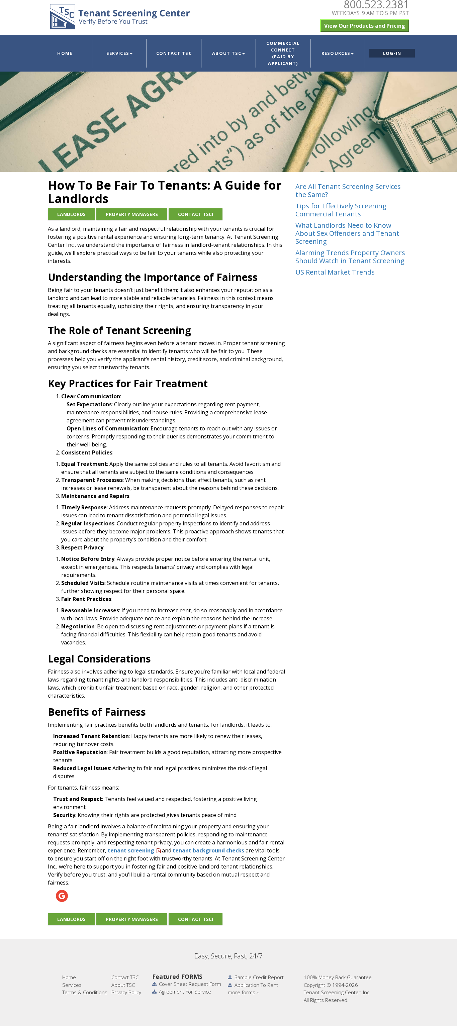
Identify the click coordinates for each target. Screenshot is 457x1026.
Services (117, 53)
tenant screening (131, 850)
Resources (336, 53)
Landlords (71, 214)
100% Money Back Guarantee (338, 977)
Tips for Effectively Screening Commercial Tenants (340, 209)
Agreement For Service (185, 991)
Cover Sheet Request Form (190, 984)
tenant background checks (208, 850)
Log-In (392, 53)
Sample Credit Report (259, 977)
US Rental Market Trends (335, 272)
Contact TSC (174, 53)
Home (64, 53)
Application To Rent (256, 985)
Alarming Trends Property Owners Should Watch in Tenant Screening (350, 256)
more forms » (243, 992)
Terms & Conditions (84, 992)
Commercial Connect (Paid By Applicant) (282, 53)
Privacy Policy (126, 992)
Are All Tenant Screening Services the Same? (348, 190)
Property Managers (132, 214)
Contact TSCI (195, 214)
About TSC (227, 53)
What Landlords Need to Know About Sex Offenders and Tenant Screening (347, 233)
